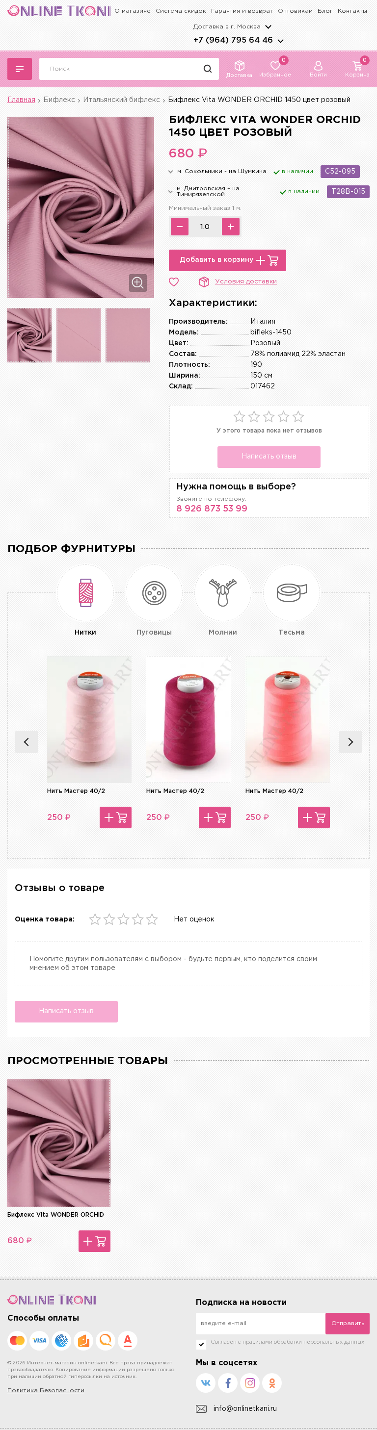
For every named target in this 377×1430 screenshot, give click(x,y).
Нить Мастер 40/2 (76, 791)
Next (350, 742)
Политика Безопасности (45, 1390)
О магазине (132, 11)
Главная (21, 100)
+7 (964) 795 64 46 (233, 40)
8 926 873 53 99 (211, 509)
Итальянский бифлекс (121, 100)
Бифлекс (59, 100)
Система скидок (181, 11)
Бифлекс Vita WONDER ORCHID (55, 1215)
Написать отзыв (269, 457)
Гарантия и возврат (242, 11)
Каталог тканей (19, 69)
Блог (325, 11)
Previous (26, 742)
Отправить (347, 1323)
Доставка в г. (227, 26)
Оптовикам (295, 11)
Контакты (352, 11)
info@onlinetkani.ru (245, 1409)
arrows (280, 41)
